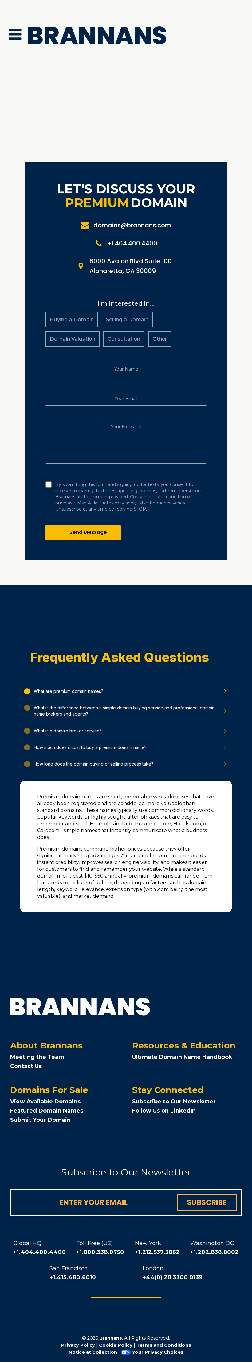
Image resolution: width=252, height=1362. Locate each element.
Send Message (88, 532)
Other (159, 339)
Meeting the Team (37, 1057)
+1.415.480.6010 (72, 1277)
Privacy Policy (78, 1345)
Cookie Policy (115, 1345)
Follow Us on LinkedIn (164, 1110)
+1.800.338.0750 (100, 1252)
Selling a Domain (127, 319)
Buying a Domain (72, 319)
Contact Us (26, 1066)
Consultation (124, 339)
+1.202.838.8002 (214, 1252)
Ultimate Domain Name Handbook (182, 1057)
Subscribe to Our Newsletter (174, 1101)
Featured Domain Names (46, 1110)
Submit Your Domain (40, 1120)
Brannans (110, 1338)
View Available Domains (45, 1101)
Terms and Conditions (163, 1345)
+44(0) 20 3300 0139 (173, 1277)
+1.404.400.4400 (39, 1252)
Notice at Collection (93, 1352)
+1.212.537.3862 (157, 1252)
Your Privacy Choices (157, 1352)
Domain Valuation (72, 339)
